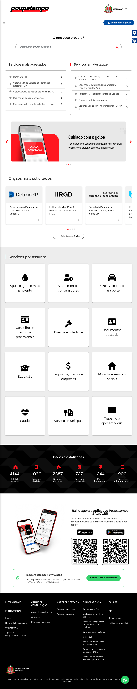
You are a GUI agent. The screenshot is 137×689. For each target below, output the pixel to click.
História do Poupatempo (16, 623)
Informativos (13, 602)
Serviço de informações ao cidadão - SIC (93, 642)
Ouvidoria (35, 617)
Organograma (11, 627)
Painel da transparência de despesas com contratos (93, 624)
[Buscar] (117, 46)
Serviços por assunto (66, 609)
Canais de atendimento (41, 612)
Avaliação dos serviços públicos (93, 615)
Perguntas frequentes (40, 622)
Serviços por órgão (65, 614)
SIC (110, 610)
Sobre (8, 618)
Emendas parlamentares (94, 632)
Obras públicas (89, 636)
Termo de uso (115, 618)
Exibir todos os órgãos (70, 236)
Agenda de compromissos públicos (15, 633)
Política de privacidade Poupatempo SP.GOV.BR (93, 657)
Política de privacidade (119, 623)
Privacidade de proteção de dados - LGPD (94, 650)
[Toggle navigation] (4, 22)
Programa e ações (91, 609)
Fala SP (113, 602)
